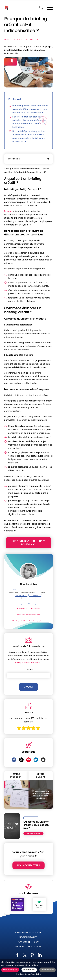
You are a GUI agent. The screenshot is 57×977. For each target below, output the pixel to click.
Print (32, 40)
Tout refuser (29, 969)
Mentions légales (28, 937)
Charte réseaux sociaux (28, 932)
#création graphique (36, 621)
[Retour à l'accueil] (6, 7)
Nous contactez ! (28, 865)
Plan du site (24, 942)
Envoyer (28, 687)
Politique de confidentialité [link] (28, 974)
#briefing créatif (18, 621)
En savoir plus (33, 833)
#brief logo (35, 608)
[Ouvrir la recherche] (41, 8)
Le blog (20, 40)
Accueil (7, 40)
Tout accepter (10, 969)
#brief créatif (22, 608)
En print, (8, 211)
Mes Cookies (34, 946)
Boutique (20, 946)
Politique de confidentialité (28, 662)
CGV (36, 942)
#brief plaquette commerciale (28, 615)
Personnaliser (47, 969)
